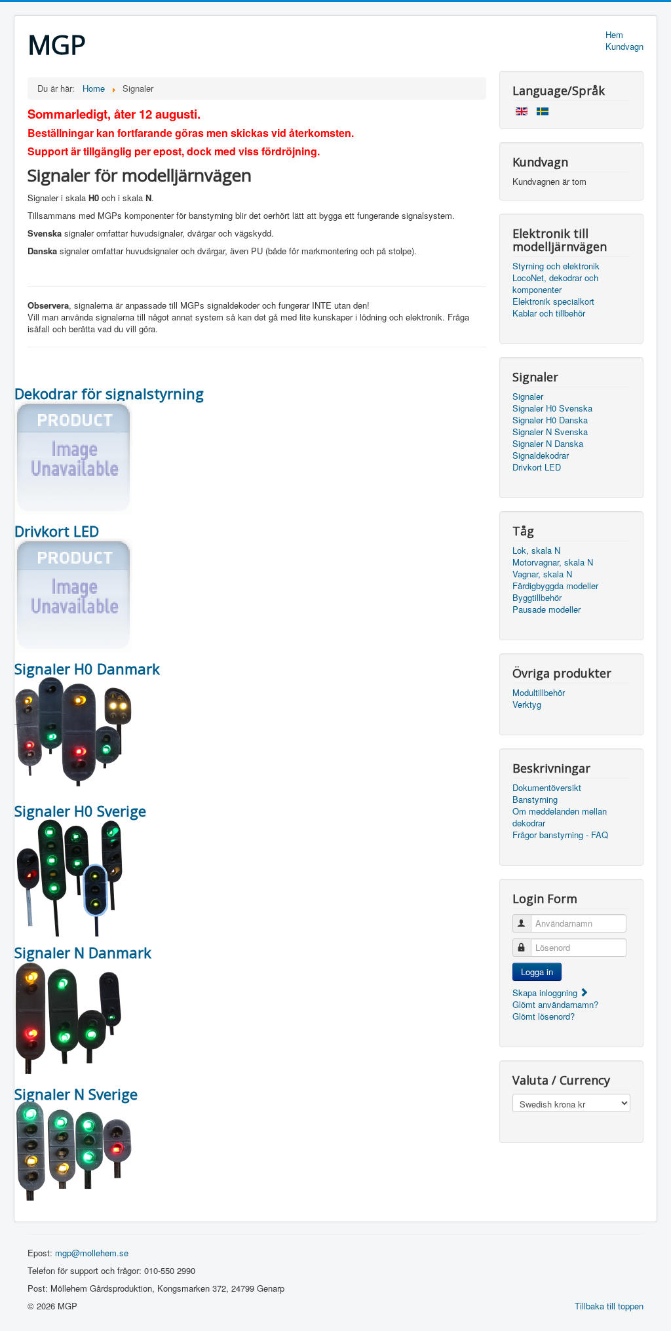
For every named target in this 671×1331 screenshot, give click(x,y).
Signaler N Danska (547, 444)
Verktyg (526, 704)
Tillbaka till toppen (609, 1306)
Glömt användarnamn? (555, 1004)
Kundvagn (624, 46)
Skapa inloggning (546, 992)
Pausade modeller (546, 609)
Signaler (527, 396)
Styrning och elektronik (556, 266)
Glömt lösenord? (543, 1016)
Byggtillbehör (537, 598)
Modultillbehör (538, 693)
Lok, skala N (536, 550)
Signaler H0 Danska (550, 420)
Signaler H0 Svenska (552, 408)
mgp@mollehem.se (91, 1252)
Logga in (537, 971)
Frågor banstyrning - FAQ (560, 835)
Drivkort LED (536, 467)
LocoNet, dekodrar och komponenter (555, 284)
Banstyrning (535, 799)
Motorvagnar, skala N (552, 562)
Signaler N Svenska (550, 432)
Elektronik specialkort (553, 301)
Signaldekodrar (540, 455)
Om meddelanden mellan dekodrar (559, 817)
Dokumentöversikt (546, 788)
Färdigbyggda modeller (555, 586)
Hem (614, 35)
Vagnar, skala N (542, 574)
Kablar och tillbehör (548, 313)
